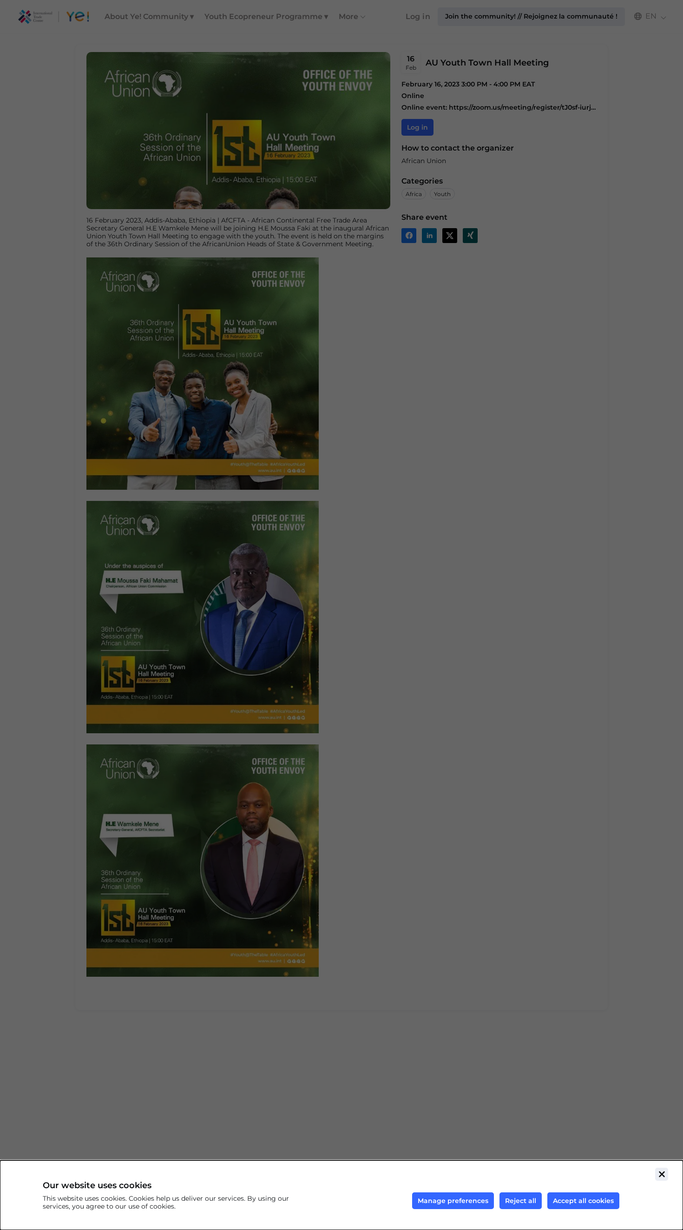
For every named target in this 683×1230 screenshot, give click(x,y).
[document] (341, 1195)
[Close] (661, 1174)
